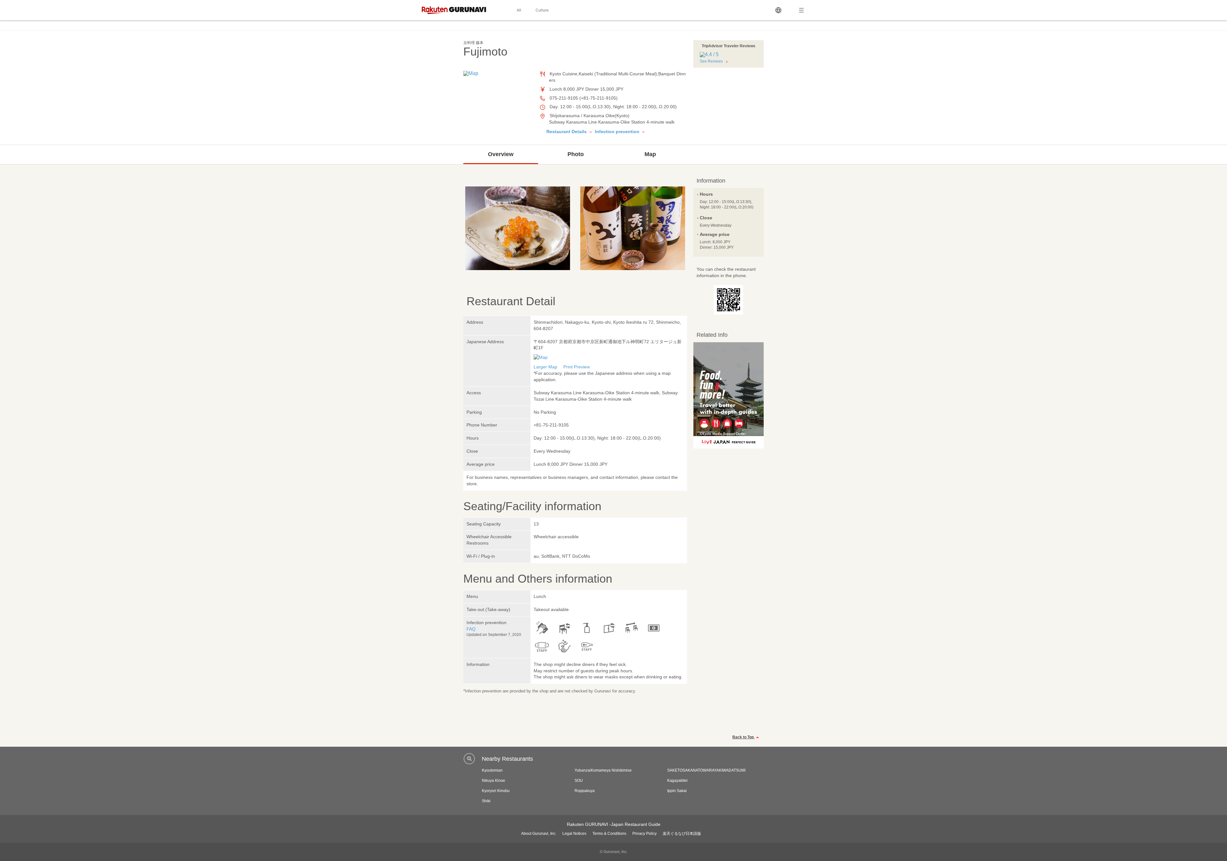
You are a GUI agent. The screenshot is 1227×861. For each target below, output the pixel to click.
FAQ (471, 628)
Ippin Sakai (677, 791)
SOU (579, 780)
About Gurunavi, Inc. (538, 833)
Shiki (486, 801)
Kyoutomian (492, 770)
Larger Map (545, 366)
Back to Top (743, 737)
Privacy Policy (644, 833)
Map (650, 154)
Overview (500, 154)
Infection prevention (618, 131)
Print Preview (576, 366)
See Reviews (711, 61)
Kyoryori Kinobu (496, 791)
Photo (575, 154)
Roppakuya (585, 791)
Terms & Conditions (609, 833)
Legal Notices (574, 833)
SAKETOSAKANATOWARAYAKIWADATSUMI (706, 770)
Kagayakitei (677, 780)
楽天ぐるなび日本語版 (682, 833)
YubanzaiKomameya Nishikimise (603, 770)
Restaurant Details (567, 131)
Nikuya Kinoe (493, 780)
